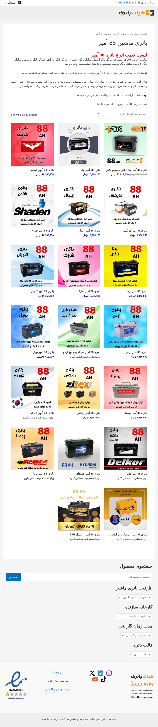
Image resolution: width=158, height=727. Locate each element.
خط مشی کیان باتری (58, 680)
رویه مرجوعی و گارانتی (58, 689)
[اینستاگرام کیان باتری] (109, 673)
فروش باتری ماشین (130, 34)
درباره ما (58, 672)
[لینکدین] (100, 673)
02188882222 (127, 2)
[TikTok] (104, 679)
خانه (145, 34)
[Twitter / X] (92, 673)
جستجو (13, 577)
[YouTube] (95, 679)
